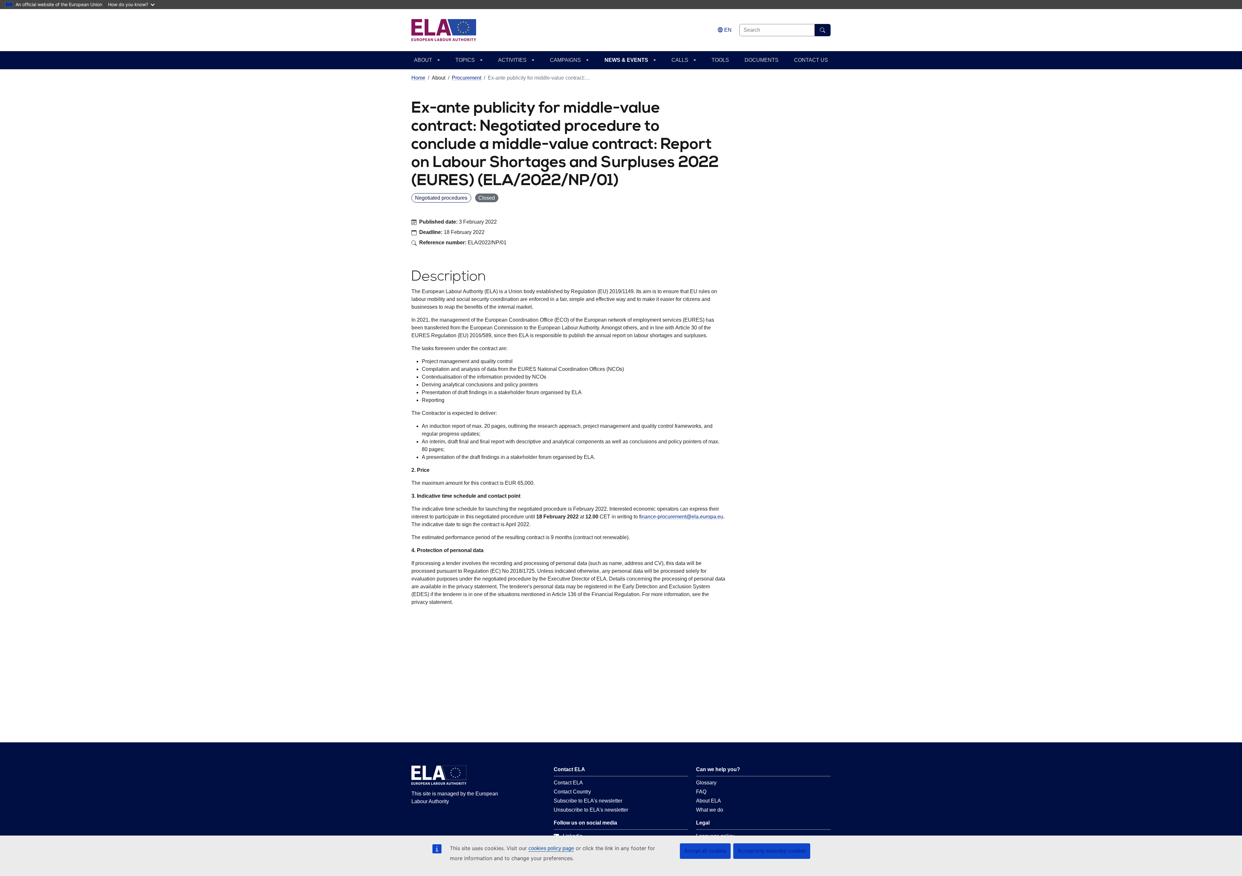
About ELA (708, 801)
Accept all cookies (705, 851)
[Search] (823, 30)
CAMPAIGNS (565, 60)
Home (418, 78)
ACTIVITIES (512, 60)
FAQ (701, 791)
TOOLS (720, 60)
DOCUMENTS (762, 60)
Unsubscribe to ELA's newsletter (591, 810)
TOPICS (465, 60)
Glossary (706, 782)
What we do (709, 810)
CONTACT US (811, 60)
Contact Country (572, 791)
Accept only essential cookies (772, 851)
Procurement (466, 78)
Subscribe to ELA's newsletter (588, 801)
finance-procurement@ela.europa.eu (681, 516)
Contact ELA (568, 782)
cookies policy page (551, 848)
